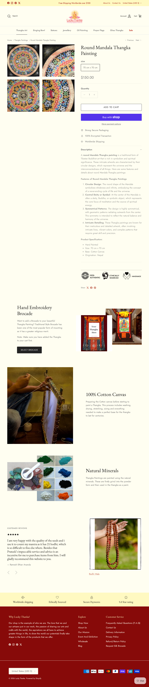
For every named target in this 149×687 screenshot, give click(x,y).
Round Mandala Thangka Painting (43, 40)
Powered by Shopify (33, 678)
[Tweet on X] (88, 288)
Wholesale (83, 641)
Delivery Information (115, 632)
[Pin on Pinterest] (95, 288)
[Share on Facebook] (91, 288)
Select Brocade (29, 350)
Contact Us (116, 3)
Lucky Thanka (20, 678)
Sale (131, 30)
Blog (80, 646)
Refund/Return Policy (116, 641)
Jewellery (67, 30)
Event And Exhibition (88, 636)
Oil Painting (82, 30)
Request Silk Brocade (116, 646)
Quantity (85, 88)
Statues (54, 30)
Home (9, 40)
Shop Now (83, 623)
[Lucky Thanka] (74, 16)
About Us (106, 3)
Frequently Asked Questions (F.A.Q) (123, 623)
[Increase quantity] (95, 94)
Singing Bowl (39, 30)
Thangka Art (21, 30)
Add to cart (111, 107)
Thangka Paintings (21, 40)
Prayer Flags (98, 30)
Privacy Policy (112, 636)
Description (86, 149)
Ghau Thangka (116, 30)
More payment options (111, 124)
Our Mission (83, 632)
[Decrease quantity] (83, 94)
